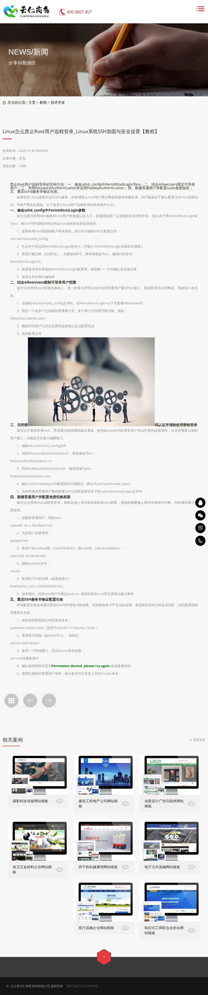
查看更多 (199, 740)
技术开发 (58, 102)
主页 (32, 102)
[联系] (200, 528)
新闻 (43, 102)
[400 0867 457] (200, 541)
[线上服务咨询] (200, 503)
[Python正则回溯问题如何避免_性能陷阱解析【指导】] (30, 700)
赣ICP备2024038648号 (82, 986)
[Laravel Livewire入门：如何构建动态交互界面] (49, 700)
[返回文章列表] (11, 700)
